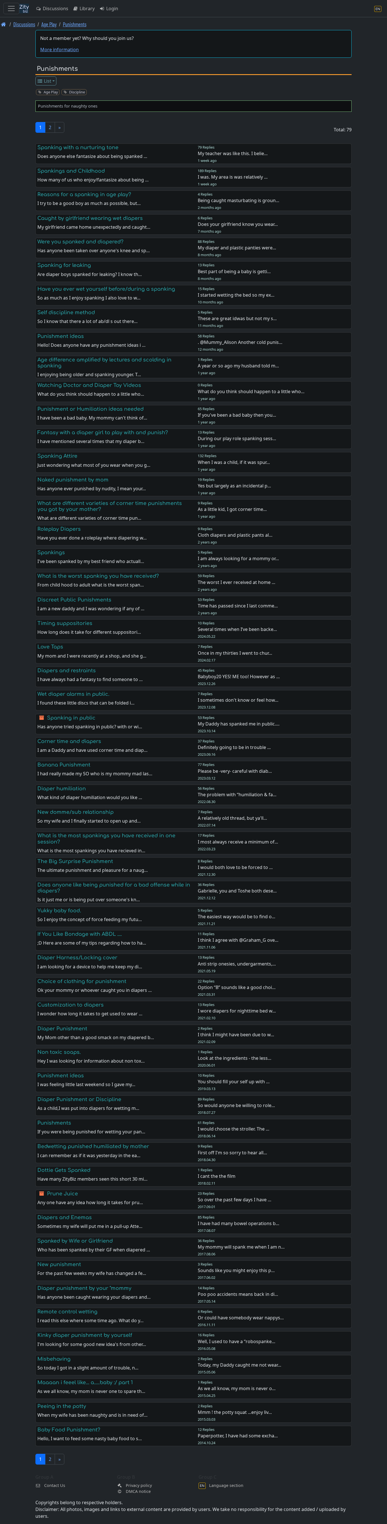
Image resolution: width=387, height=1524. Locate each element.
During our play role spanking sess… (237, 438)
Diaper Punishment (62, 1028)
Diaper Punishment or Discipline (79, 1099)
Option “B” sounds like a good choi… (237, 987)
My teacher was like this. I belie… (233, 153)
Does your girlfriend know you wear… (238, 224)
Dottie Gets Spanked (63, 1170)
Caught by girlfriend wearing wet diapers (90, 218)
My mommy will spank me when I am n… (241, 1247)
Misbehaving (54, 1359)
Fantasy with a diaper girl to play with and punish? (102, 432)
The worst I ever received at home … (236, 582)
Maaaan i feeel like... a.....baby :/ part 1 (85, 1382)
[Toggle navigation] (11, 8)
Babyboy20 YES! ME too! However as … (239, 676)
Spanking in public (71, 718)
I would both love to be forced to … (235, 867)
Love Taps (50, 647)
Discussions (55, 8)
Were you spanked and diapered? (80, 242)
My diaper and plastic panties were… (237, 248)
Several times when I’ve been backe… (237, 629)
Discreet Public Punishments (74, 600)
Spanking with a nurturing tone (77, 147)
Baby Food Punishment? (68, 1430)
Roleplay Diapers (59, 529)
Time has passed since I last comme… (238, 606)
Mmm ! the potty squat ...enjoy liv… (235, 1412)
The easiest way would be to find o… (236, 916)
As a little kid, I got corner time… (232, 509)
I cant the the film (216, 1176)
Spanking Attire (57, 456)
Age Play (49, 24)
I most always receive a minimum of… (238, 842)
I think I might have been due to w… (236, 1034)
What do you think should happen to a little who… (251, 391)
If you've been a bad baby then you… (237, 415)
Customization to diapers (70, 1005)
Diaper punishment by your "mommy (84, 1288)
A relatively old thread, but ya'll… (232, 818)
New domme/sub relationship (75, 812)
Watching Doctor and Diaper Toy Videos (89, 385)
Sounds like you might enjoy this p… (236, 1270)
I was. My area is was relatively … (233, 177)
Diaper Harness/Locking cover (77, 957)
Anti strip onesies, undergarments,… (237, 964)
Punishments (74, 24)
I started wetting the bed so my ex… (236, 295)
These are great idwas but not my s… (237, 318)
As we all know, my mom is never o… (237, 1388)
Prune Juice (62, 1193)
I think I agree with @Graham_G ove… (238, 940)
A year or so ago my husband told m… (238, 366)
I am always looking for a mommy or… (238, 558)
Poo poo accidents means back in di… (238, 1294)
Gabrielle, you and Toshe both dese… (237, 891)
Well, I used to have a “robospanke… (236, 1341)
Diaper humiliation (61, 788)
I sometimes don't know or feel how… (238, 700)
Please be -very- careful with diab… (235, 771)
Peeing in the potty (61, 1406)
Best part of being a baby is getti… (234, 271)
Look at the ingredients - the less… (234, 1058)
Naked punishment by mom (73, 480)
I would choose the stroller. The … (233, 1129)
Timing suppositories (64, 623)
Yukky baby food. (59, 910)
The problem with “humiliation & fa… (237, 794)
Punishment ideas (60, 336)
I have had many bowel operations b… (238, 1223)
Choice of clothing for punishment (81, 981)
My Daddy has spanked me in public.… (239, 724)
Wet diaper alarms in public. (73, 694)
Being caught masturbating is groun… (238, 200)
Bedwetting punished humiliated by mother (93, 1146)
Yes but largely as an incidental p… (234, 486)
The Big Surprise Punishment (75, 861)
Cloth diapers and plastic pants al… (235, 535)
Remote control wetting (67, 1312)
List (47, 81)
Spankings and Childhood (71, 171)
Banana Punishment (63, 765)
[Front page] (3, 24)
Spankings (51, 552)
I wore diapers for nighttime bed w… (237, 1011)
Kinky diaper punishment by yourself (84, 1335)
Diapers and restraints (66, 670)
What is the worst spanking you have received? (98, 576)
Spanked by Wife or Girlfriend (75, 1241)
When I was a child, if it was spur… (234, 462)
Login (111, 8)
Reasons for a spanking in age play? (84, 194)
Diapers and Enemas (64, 1217)
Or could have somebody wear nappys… (241, 1318)
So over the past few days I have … (234, 1199)
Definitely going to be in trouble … (234, 747)
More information (59, 49)
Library (86, 8)
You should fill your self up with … (234, 1081)
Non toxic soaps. (59, 1052)
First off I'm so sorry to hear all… (232, 1153)
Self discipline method (66, 312)
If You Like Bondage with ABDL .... (79, 934)
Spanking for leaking (64, 265)
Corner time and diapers (69, 741)
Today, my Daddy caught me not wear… (239, 1365)
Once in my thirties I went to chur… (235, 653)
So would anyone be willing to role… (236, 1105)
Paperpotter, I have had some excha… (238, 1436)
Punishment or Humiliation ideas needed (90, 409)
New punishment (59, 1264)
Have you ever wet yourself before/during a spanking (106, 289)
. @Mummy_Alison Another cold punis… (240, 342)
